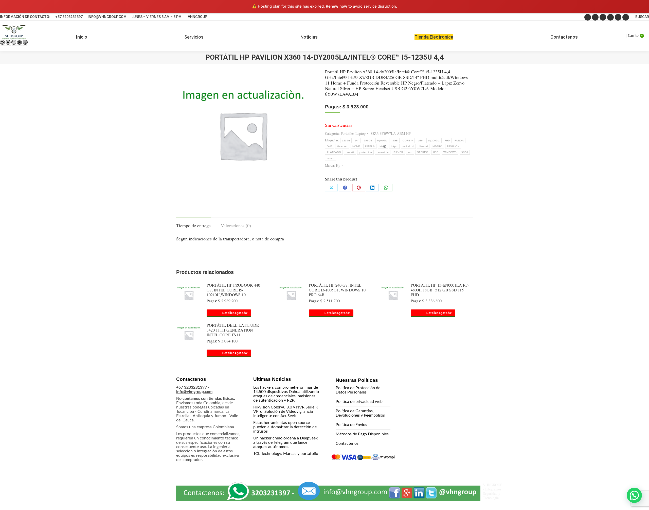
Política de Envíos (351, 425)
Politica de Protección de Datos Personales (358, 390)
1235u (346, 140)
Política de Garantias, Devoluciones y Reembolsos (360, 413)
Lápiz (394, 146)
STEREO (422, 152)
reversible (383, 152)
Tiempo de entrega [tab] (193, 225)
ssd (410, 152)
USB (436, 152)
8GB (395, 140)
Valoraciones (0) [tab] (236, 225)
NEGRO (437, 146)
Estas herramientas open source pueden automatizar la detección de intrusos (285, 427)
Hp (338, 165)
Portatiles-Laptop (353, 133)
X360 (464, 152)
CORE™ (408, 140)
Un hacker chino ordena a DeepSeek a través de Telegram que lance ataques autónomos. (285, 442)
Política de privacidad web (359, 402)
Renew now (336, 6)
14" (357, 140)
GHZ (329, 146)
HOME (356, 146)
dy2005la (434, 140)
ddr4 (420, 140)
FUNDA (459, 140)
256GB (368, 140)
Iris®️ (383, 146)
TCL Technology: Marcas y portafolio (285, 454)
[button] (634, 495)
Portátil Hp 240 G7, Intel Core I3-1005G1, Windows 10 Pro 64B (337, 290)
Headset (342, 146)
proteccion (365, 152)
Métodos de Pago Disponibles (362, 434)
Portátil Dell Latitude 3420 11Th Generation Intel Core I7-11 (233, 330)
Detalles (228, 313)
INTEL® (370, 146)
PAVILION (453, 146)
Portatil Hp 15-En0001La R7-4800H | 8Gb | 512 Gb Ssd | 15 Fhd (440, 290)
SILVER (398, 152)
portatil (350, 152)
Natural (423, 146)
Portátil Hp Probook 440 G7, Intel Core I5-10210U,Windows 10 (233, 290)
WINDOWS (450, 152)
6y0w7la (382, 140)
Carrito (635, 36)
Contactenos (347, 443)
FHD (447, 140)
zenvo (330, 158)
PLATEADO (334, 152)
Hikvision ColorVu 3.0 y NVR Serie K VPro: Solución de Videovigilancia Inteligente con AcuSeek (285, 411)
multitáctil (408, 146)
